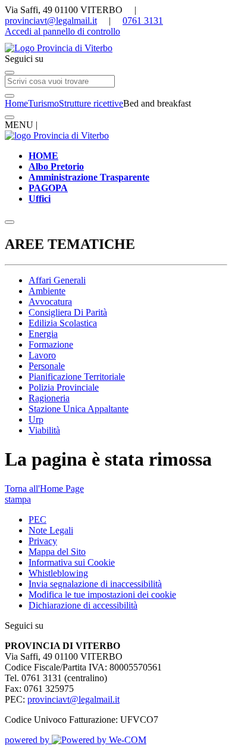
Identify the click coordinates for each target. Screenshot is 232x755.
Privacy (43, 541)
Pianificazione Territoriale (77, 377)
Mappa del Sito (57, 552)
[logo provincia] (116, 48)
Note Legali (51, 530)
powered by (28, 740)
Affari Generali (57, 280)
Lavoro (42, 355)
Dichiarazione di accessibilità (83, 605)
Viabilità (44, 430)
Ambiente (47, 291)
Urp (36, 419)
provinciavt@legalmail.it (51, 20)
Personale (47, 366)
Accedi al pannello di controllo (62, 31)
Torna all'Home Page (44, 488)
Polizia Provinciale (64, 387)
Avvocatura (50, 302)
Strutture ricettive (91, 103)
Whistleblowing (58, 573)
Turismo (43, 103)
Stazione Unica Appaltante (78, 409)
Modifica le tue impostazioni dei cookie (102, 594)
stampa (18, 499)
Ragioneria (49, 398)
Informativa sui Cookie (72, 562)
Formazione (51, 344)
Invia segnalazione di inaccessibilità (95, 584)
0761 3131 (143, 20)
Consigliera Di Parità (68, 312)
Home (16, 103)
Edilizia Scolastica (63, 323)
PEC (37, 519)
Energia (43, 334)
